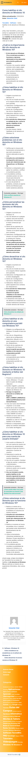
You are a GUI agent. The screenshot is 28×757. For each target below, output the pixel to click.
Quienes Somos (8, 669)
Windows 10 (15, 648)
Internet (17, 716)
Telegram (17, 736)
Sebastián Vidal (12, 18)
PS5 (19, 723)
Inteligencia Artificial (8, 716)
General (10, 704)
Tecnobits (5, 23)
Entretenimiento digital (16, 702)
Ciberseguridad (8, 696)
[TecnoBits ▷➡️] (6, 2)
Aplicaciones (14, 689)
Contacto (6, 675)
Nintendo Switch (7, 721)
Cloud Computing (18, 696)
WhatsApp (20, 742)
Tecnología (11, 736)
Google (15, 704)
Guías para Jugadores (17, 711)
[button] (18, 2)
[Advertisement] (14, 585)
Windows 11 (18, 745)
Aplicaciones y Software (10, 691)
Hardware (6, 714)
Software (13, 23)
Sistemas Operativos (14, 730)
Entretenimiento (6, 702)
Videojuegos (10, 741)
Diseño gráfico (7, 700)
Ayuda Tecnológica (15, 694)
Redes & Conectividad (11, 726)
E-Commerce (15, 700)
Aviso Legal (7, 672)
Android (16, 687)
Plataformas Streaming (10, 723)
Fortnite (5, 704)
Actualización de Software (8, 687)
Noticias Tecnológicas (17, 721)
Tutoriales (8, 738)
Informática (16, 714)
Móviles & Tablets (11, 719)
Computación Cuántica (8, 698)
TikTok (21, 736)
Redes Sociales (9, 728)
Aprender (7, 694)
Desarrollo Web (17, 698)
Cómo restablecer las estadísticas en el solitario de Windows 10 (12, 653)
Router (18, 728)
